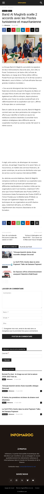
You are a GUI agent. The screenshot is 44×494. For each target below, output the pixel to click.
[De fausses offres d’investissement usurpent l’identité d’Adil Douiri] (7, 274)
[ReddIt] (28, 30)
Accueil (4, 7)
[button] (3, 3)
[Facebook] (4, 30)
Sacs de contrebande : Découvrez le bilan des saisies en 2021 (9, 238)
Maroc (4, 402)
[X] (9, 30)
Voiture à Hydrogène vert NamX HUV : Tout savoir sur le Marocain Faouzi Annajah (32, 238)
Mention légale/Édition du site (24, 488)
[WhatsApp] (18, 30)
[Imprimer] (37, 30)
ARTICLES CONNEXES (10, 247)
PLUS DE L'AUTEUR (26, 247)
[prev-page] (3, 281)
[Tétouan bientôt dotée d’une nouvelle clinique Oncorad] (7, 254)
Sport (4, 379)
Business (10, 7)
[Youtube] (33, 480)
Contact (37, 488)
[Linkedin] (23, 30)
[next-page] (6, 281)
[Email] (32, 30)
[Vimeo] (27, 480)
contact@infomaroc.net (28, 466)
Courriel (5, 353)
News (10, 11)
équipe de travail (9, 488)
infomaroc (7, 25)
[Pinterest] (13, 30)
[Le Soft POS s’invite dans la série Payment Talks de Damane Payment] (7, 264)
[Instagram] (16, 480)
